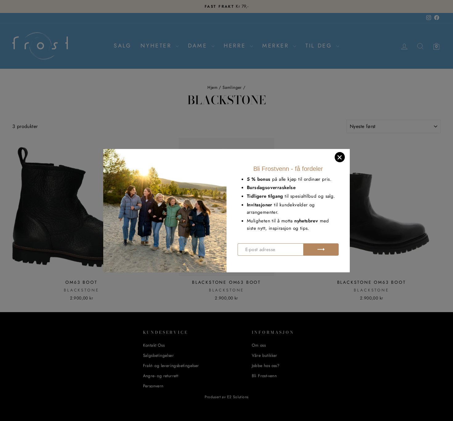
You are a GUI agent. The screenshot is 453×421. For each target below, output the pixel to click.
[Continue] (321, 249)
